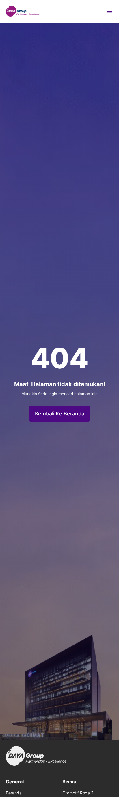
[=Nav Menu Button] (109, 11)
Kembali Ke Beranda (59, 414)
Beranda (14, 792)
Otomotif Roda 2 (77, 792)
